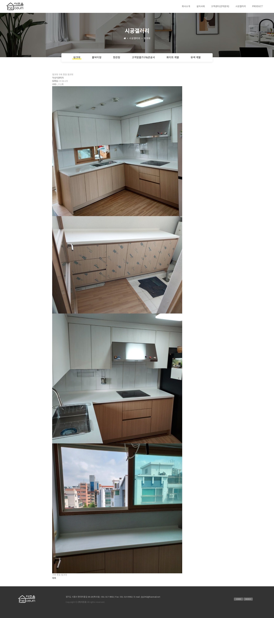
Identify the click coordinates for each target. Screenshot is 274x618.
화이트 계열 (172, 57)
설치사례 (200, 6)
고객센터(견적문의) (220, 6)
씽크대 (76, 57)
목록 (54, 578)
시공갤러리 (240, 6)
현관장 (116, 57)
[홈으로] (125, 38)
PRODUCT (257, 6)
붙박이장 (96, 57)
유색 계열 (196, 57)
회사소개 (186, 6)
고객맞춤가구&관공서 (143, 57)
